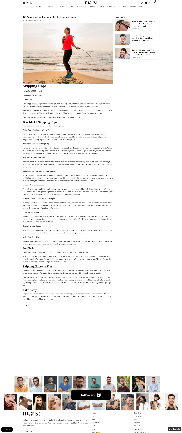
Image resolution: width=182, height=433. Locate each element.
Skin (93, 429)
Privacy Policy (138, 426)
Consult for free (138, 416)
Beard (94, 419)
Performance (96, 422)
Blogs (136, 419)
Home (94, 413)
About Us (137, 422)
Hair (93, 416)
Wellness (94, 426)
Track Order (137, 413)
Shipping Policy (139, 429)
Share (27, 305)
